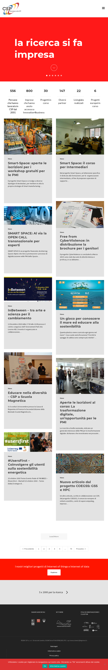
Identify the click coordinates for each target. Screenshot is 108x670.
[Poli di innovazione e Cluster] (91, 627)
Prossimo (80, 549)
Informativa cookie (58, 666)
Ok (45, 666)
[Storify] (34, 624)
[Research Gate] (34, 620)
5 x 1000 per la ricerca (51, 592)
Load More (54, 536)
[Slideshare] (45, 620)
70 (71, 549)
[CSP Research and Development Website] (64, 623)
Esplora (54, 572)
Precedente (29, 549)
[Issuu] (39, 620)
